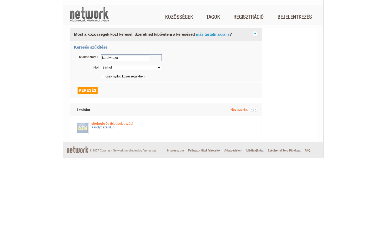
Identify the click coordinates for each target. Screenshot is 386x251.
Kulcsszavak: (89, 57)
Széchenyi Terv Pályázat (284, 150)
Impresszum (175, 150)
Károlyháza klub (102, 127)
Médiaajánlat (255, 150)
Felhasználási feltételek (204, 150)
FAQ (308, 150)
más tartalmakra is (212, 34)
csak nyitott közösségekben (125, 76)
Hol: (96, 67)
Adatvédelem (233, 150)
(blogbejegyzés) (112, 123)
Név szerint (239, 110)
